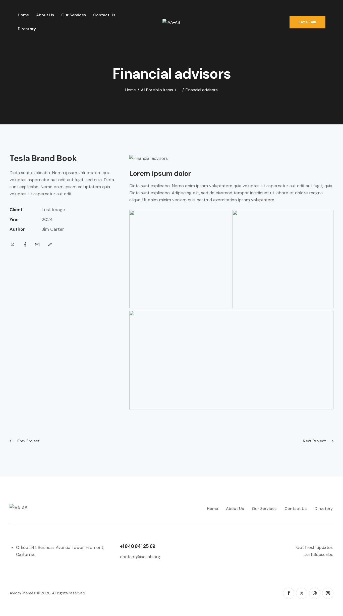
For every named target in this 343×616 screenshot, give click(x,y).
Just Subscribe (318, 554)
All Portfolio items (157, 89)
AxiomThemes (22, 593)
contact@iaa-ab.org (140, 556)
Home (130, 89)
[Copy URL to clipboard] (50, 244)
